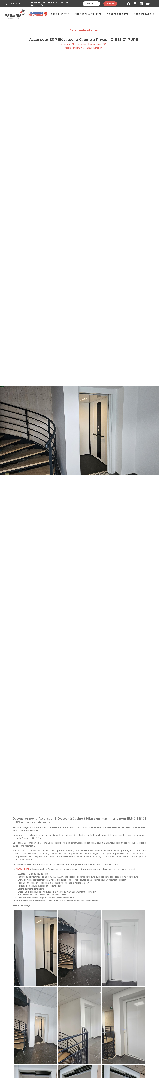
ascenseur (66, 44)
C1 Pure (75, 44)
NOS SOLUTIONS (60, 14)
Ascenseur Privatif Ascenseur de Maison (83, 47)
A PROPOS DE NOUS (117, 14)
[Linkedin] (141, 3)
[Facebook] (128, 3)
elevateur (97, 44)
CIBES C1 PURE (22, 869)
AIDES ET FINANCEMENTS (88, 14)
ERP (104, 44)
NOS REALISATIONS (144, 14)
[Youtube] (147, 3)
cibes (89, 44)
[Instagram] (134, 3)
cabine (83, 44)
